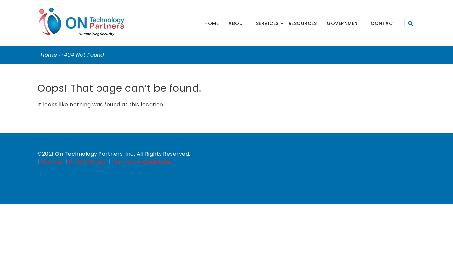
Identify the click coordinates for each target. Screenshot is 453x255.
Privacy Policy (88, 162)
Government (344, 23)
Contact (383, 23)
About (237, 23)
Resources (303, 23)
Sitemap (52, 162)
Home (211, 23)
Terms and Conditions (142, 162)
